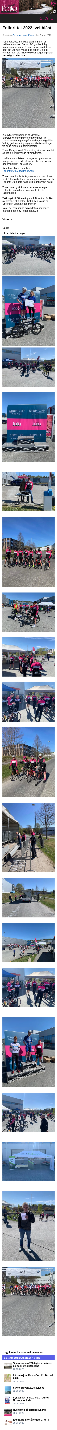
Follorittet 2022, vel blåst (26, 28)
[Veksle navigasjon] (52, 18)
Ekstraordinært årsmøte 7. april (31, 1419)
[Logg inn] (46, 18)
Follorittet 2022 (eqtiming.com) (18, 171)
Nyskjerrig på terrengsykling (29, 1410)
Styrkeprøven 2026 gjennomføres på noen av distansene (32, 1364)
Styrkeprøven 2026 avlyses (28, 1387)
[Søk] (41, 18)
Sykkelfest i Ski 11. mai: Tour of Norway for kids (31, 1399)
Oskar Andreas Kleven (23, 35)
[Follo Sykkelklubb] (28, 7)
